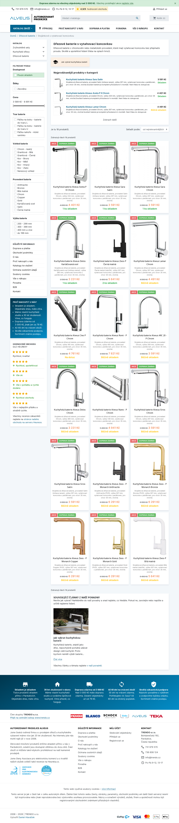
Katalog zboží (22, 28)
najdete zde (127, 3)
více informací (109, 789)
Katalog (17, 43)
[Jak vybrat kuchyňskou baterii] (70, 621)
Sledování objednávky (120, 732)
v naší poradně (94, 665)
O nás (15, 257)
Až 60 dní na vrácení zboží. (28, 327)
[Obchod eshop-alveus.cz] (139, 716)
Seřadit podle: (133, 129)
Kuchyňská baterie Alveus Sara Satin (84, 79)
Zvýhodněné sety (21, 47)
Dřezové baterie (21, 56)
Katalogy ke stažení (22, 265)
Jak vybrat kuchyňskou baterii (66, 639)
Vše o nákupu (140, 28)
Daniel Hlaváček (27, 817)
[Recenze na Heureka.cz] (46, 772)
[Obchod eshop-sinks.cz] (124, 716)
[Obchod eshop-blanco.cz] (93, 716)
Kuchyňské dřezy (21, 51)
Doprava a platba (100, 28)
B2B (15, 287)
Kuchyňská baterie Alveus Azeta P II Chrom (87, 93)
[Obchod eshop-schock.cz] (110, 716)
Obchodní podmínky (23, 252)
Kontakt (159, 28)
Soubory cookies (21, 274)
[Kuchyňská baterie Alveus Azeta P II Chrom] (58, 97)
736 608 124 (151, 752)
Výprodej (45, 28)
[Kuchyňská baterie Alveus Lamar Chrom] (58, 110)
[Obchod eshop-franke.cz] (76, 716)
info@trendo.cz (40, 9)
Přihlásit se (115, 736)
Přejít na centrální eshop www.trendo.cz (30, 717)
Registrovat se (117, 740)
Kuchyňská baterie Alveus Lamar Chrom (86, 106)
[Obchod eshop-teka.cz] (156, 716)
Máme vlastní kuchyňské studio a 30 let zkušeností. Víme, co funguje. (28, 315)
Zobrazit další (110, 119)
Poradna (121, 28)
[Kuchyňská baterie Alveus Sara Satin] (58, 83)
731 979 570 (19, 9)
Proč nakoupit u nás (71, 28)
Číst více (57, 659)
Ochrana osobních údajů (25, 270)
